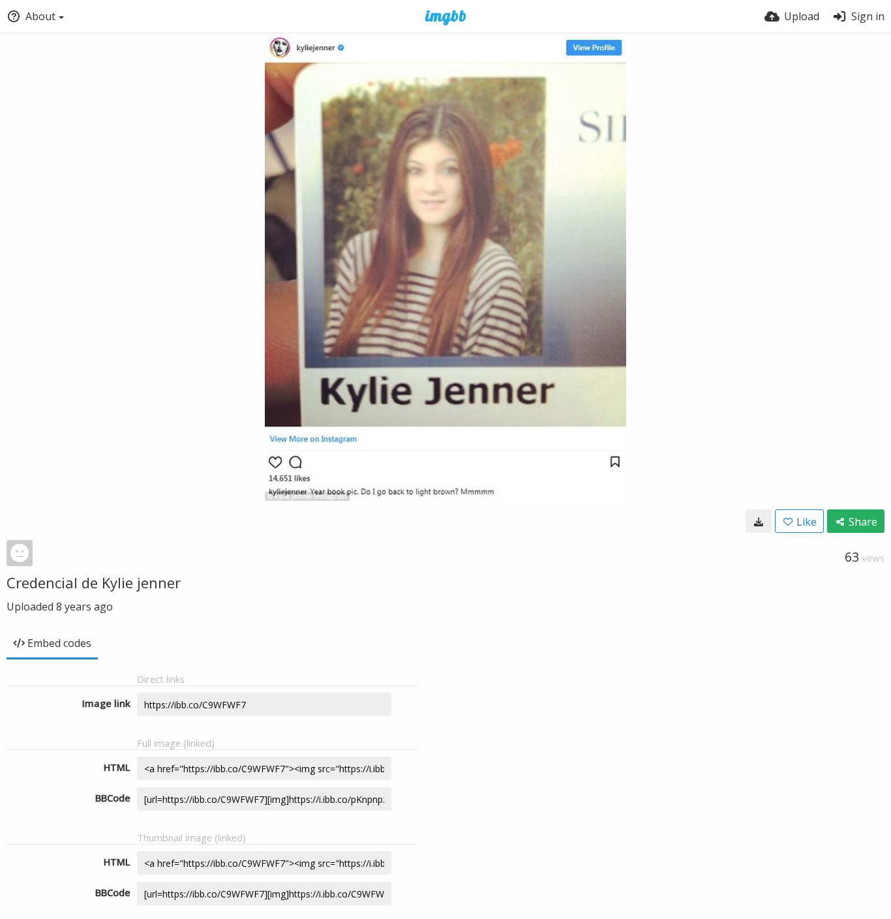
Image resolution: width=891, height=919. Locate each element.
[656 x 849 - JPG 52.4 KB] (759, 521)
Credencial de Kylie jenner (94, 582)
